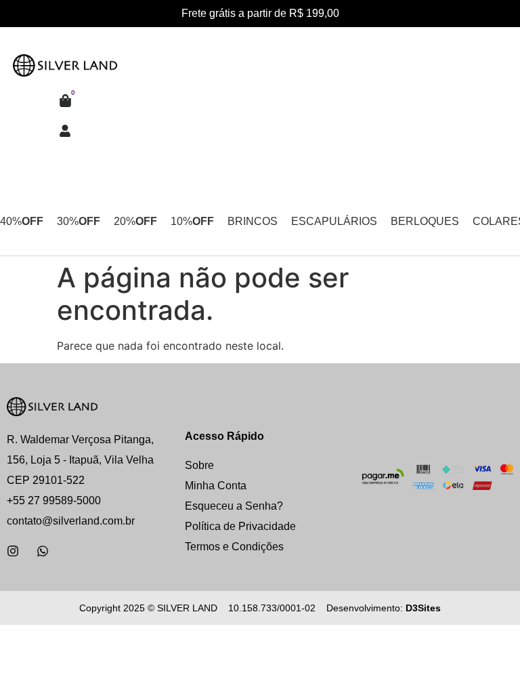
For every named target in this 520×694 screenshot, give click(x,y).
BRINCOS (253, 221)
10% (192, 221)
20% (135, 221)
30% (78, 221)
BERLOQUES (425, 221)
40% (21, 221)
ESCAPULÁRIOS (334, 221)
